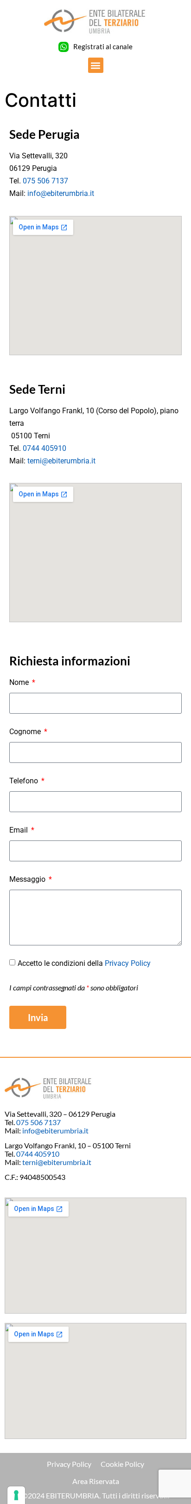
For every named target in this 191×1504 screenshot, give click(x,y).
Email (19, 830)
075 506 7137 (45, 180)
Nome (20, 682)
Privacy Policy (128, 963)
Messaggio (28, 879)
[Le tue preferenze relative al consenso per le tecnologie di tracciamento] (16, 1495)
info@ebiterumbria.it (60, 193)
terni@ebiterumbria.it (61, 460)
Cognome (26, 731)
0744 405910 (44, 448)
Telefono (24, 780)
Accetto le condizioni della (84, 963)
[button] (95, 65)
